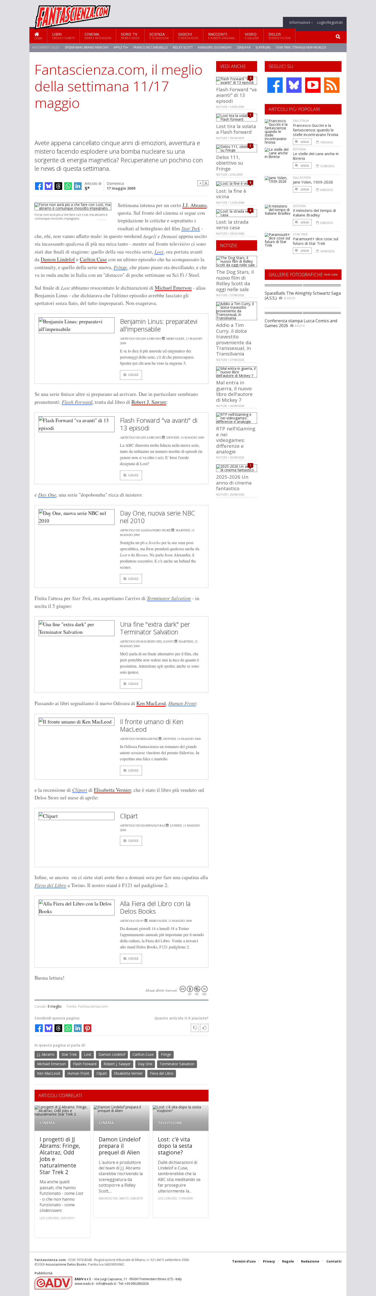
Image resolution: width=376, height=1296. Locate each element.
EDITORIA (299, 149)
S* (87, 188)
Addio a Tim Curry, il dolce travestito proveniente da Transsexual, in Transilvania (233, 339)
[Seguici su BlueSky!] (294, 85)
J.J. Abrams (194, 205)
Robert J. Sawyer (148, 401)
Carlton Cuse (93, 259)
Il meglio (55, 1006)
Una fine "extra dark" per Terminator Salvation (155, 628)
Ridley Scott (183, 47)
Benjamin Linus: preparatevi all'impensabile (158, 325)
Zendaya (244, 47)
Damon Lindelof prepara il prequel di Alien (120, 1146)
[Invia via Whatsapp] (68, 186)
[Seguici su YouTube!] (313, 85)
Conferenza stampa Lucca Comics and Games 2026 (301, 323)
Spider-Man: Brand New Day (87, 47)
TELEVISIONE (170, 1123)
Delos (280, 35)
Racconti (221, 35)
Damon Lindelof (58, 259)
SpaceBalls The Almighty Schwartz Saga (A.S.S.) (303, 295)
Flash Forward (77, 401)
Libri (63, 35)
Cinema (98, 35)
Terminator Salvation (169, 598)
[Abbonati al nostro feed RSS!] (331, 85)
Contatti (333, 1261)
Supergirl (263, 47)
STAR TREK (300, 234)
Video (252, 35)
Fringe (120, 267)
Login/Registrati (330, 22)
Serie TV (130, 35)
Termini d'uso (244, 1261)
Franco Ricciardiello (150, 47)
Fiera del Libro (50, 885)
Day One (47, 494)
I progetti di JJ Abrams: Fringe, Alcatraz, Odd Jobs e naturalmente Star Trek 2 (60, 1156)
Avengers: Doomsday (215, 47)
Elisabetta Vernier (112, 789)
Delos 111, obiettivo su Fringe (229, 163)
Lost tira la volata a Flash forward (236, 129)
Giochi (188, 35)
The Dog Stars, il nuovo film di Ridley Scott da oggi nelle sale (235, 280)
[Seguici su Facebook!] (275, 85)
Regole (288, 1261)
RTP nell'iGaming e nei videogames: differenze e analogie (235, 440)
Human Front (182, 703)
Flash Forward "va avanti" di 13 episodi (158, 424)
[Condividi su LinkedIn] (77, 186)
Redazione (310, 1261)
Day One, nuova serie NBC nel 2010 (157, 517)
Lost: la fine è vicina (231, 194)
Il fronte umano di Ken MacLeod (151, 725)
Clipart (79, 789)
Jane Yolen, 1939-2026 (313, 182)
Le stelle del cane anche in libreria (316, 156)
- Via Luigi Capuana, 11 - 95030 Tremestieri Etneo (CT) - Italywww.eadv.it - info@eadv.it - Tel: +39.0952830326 (128, 1281)
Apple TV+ (121, 47)
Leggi (133, 375)
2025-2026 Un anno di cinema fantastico (234, 482)
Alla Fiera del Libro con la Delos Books (155, 907)
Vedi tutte (331, 274)
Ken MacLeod (151, 703)
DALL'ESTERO (302, 177)
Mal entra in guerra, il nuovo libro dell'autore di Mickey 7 (234, 391)
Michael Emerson (173, 287)
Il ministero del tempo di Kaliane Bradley (314, 212)
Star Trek (190, 228)
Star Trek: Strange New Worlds (301, 47)
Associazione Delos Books (66, 1264)
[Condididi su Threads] (58, 186)
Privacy (269, 1261)
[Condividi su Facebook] (39, 186)
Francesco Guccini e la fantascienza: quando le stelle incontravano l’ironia (315, 130)
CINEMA (47, 1123)
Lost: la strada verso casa (232, 225)
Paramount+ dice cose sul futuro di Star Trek (315, 241)
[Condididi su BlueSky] (48, 186)
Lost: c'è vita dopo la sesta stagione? (175, 1146)
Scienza (159, 35)
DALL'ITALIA (301, 120)
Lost (158, 251)
